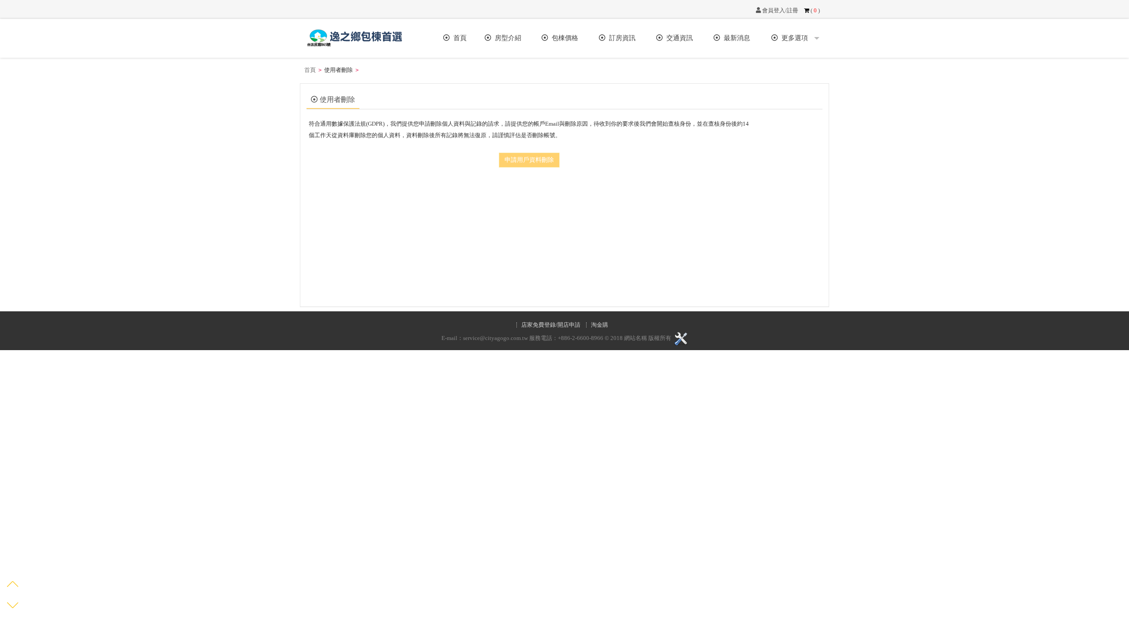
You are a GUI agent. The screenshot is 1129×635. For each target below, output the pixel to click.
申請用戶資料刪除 (529, 160)
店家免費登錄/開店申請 (550, 325)
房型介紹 (506, 37)
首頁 (458, 37)
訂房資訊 (621, 37)
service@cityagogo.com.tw (495, 338)
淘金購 (599, 325)
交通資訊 (678, 37)
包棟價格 (563, 37)
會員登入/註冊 (779, 10)
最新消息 (735, 37)
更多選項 (794, 37)
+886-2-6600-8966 (580, 338)
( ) (814, 10)
